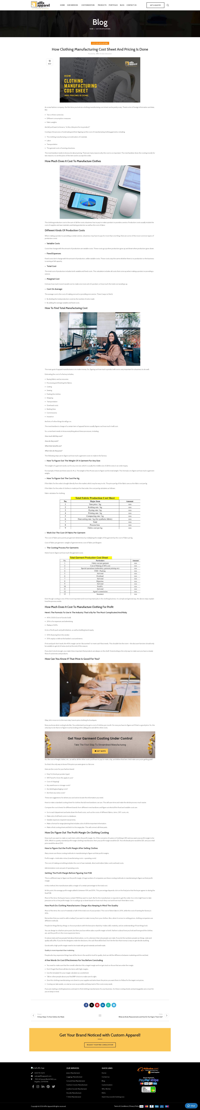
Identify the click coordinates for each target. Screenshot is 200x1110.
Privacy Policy (134, 1106)
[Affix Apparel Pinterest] (48, 1086)
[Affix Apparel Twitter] (53, 1086)
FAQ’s (104, 1093)
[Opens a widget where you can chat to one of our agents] (191, 1106)
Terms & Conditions (121, 1106)
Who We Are (106, 1089)
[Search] (168, 5)
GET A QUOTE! (155, 5)
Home (91, 29)
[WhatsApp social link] (108, 1005)
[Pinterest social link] (97, 1005)
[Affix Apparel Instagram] (37, 1086)
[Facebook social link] (86, 1005)
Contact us (105, 1077)
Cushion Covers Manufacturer (76, 1085)
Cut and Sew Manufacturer (75, 1081)
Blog (103, 1081)
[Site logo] (40, 5)
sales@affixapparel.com (42, 1076)
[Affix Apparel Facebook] (33, 1086)
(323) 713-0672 (39, 1073)
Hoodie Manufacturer (73, 1093)
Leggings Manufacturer (74, 1077)
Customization (107, 1085)
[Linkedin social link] (102, 1005)
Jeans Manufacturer (73, 1073)
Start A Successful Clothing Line (113, 1097)
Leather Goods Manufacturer (76, 1089)
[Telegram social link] (114, 1005)
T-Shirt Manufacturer (73, 1097)
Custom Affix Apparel (103, 29)
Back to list (100, 1015)
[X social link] (91, 1005)
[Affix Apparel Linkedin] (43, 1086)
